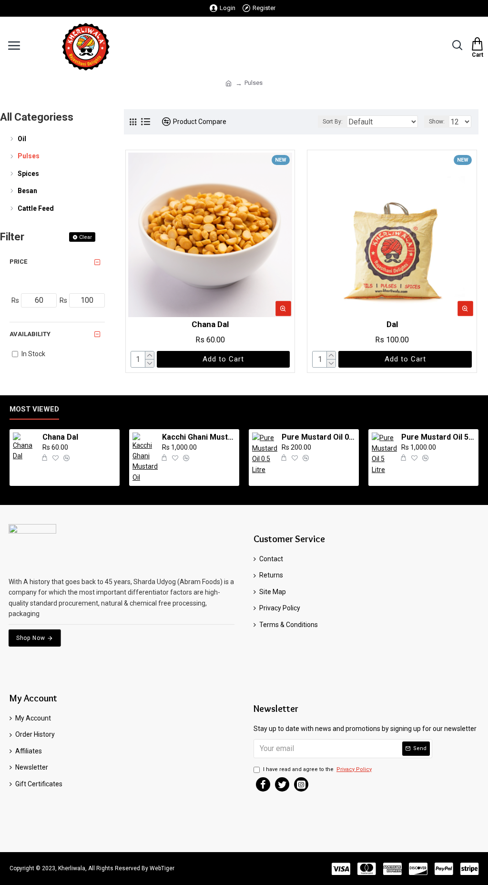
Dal (392, 324)
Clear (85, 237)
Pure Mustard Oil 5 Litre (438, 437)
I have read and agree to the (317, 769)
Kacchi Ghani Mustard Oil (199, 437)
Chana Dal (210, 324)
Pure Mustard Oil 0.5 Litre (319, 437)
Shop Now (30, 637)
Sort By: (333, 121)
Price (18, 261)
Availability (30, 334)
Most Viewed (34, 409)
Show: (437, 121)
